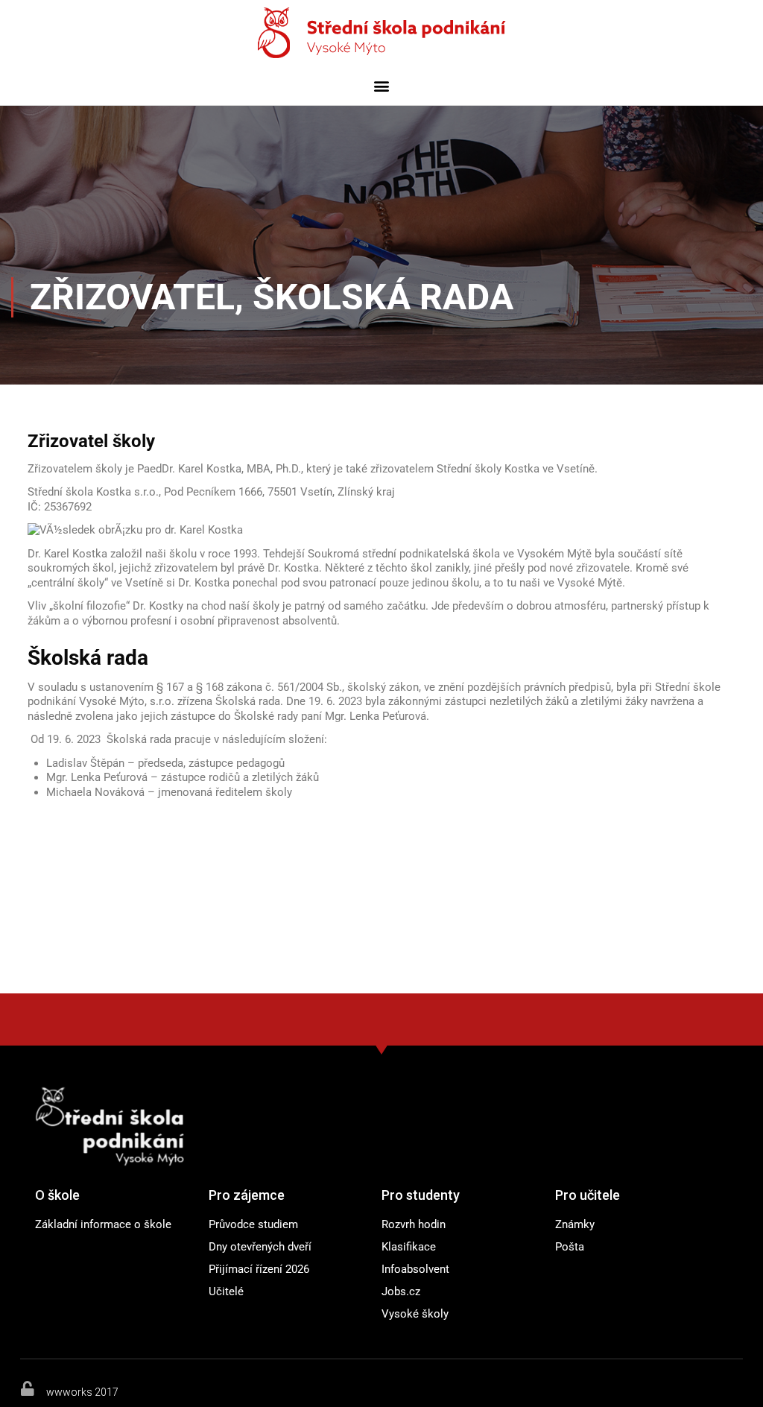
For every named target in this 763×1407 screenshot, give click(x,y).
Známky (575, 1224)
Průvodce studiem (253, 1224)
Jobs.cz (401, 1291)
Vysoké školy (415, 1314)
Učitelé (226, 1291)
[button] (382, 85)
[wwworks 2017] (27, 1388)
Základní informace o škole (103, 1224)
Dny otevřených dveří (260, 1246)
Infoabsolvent (415, 1269)
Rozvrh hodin (414, 1224)
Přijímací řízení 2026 (259, 1269)
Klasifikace (409, 1246)
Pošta (569, 1246)
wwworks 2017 (82, 1392)
